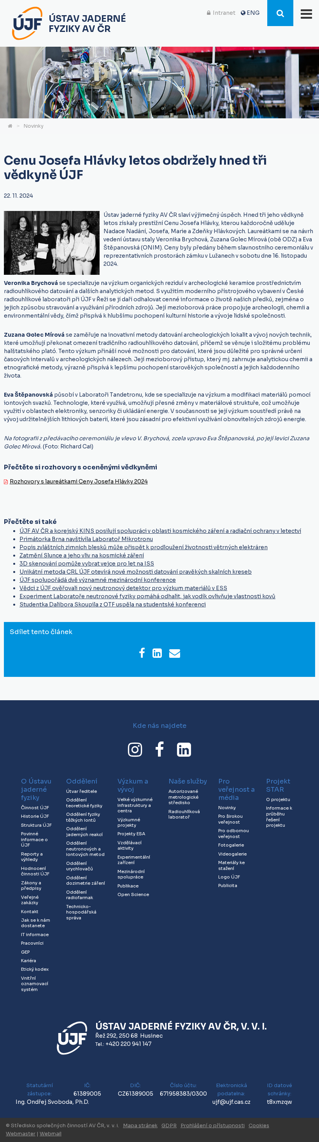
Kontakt (30, 911)
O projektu (278, 799)
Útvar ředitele (81, 791)
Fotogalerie (231, 845)
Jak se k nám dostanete (35, 923)
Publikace (127, 886)
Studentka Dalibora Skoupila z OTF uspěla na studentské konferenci (112, 604)
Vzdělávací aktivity (129, 845)
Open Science (133, 894)
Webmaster (20, 1134)
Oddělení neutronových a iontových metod (85, 848)
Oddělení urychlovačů (79, 866)
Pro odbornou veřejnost (233, 833)
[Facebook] (159, 750)
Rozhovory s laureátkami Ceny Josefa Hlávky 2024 (79, 481)
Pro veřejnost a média (236, 789)
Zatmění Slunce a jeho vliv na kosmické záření (81, 555)
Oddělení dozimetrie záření (85, 880)
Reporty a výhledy (32, 857)
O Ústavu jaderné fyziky (36, 789)
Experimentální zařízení (133, 860)
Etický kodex (35, 969)
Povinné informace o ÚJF (34, 839)
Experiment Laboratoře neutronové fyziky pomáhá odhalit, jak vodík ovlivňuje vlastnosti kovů (147, 596)
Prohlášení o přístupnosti (213, 1126)
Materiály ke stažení (231, 865)
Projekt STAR (278, 785)
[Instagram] (135, 750)
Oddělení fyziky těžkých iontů (83, 817)
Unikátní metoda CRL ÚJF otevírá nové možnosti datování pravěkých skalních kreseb (135, 571)
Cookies (259, 1126)
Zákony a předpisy (31, 885)
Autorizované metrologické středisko (183, 797)
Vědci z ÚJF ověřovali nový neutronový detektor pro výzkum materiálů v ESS (123, 588)
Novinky (33, 126)
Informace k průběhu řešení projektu (279, 816)
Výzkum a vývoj (132, 785)
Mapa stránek (140, 1126)
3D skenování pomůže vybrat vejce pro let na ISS (86, 563)
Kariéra (28, 960)
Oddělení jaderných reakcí (84, 831)
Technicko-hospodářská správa (81, 912)
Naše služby (187, 781)
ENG (253, 12)
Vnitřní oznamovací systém (34, 983)
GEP (25, 952)
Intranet (224, 12)
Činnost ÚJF (35, 807)
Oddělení (81, 781)
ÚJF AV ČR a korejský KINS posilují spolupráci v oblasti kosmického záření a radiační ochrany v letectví (160, 530)
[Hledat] (280, 13)
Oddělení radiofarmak (79, 895)
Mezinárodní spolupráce (131, 874)
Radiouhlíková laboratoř (184, 814)
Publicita (227, 885)
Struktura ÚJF (36, 825)
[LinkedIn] (184, 750)
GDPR (169, 1126)
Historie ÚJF (35, 816)
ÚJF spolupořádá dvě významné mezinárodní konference (97, 579)
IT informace (35, 934)
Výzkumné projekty (128, 822)
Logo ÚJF (229, 877)
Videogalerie (232, 854)
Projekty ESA (131, 833)
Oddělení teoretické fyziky (84, 802)
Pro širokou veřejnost (230, 819)
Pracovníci (32, 943)
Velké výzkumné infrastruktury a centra (134, 805)
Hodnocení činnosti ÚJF (35, 871)
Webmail (50, 1134)
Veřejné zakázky (30, 900)
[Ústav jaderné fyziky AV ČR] (27, 24)
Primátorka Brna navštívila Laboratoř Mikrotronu (86, 539)
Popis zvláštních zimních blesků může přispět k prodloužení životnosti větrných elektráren (143, 547)
